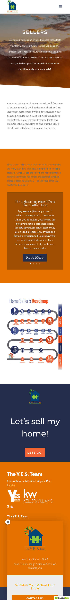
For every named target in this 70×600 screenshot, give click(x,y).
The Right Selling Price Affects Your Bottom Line (35, 203)
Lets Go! (35, 452)
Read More (35, 258)
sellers (19, 215)
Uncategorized (31, 215)
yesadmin (26, 211)
